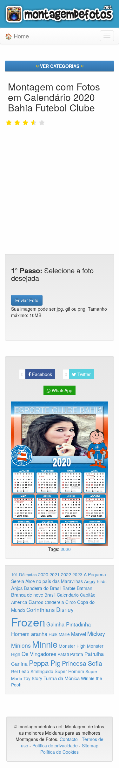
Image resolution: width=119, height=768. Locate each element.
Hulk (53, 634)
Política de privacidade (55, 745)
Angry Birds (95, 581)
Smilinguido (41, 671)
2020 (66, 549)
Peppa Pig (45, 663)
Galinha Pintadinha (68, 624)
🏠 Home (17, 36)
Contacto (69, 739)
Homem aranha (29, 634)
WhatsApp (61, 390)
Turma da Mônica (61, 678)
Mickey (96, 633)
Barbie (69, 588)
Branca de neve (27, 594)
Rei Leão (20, 671)
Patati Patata (70, 654)
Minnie (44, 644)
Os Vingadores (39, 654)
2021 (55, 574)
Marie (64, 634)
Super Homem (69, 671)
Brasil (50, 595)
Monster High (72, 646)
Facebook (36, 374)
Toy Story (32, 678)
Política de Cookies (59, 752)
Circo (70, 602)
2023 (77, 574)
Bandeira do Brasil (42, 588)
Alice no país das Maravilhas (54, 581)
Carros (36, 601)
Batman (84, 588)
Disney (65, 609)
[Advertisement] (59, 176)
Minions (21, 645)
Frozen (28, 622)
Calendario (68, 594)
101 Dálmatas (24, 575)
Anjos (17, 588)
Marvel (78, 633)
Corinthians (40, 609)
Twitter (78, 374)
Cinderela (54, 602)
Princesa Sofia (82, 663)
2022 (66, 574)
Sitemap (90, 745)
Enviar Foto (26, 300)
